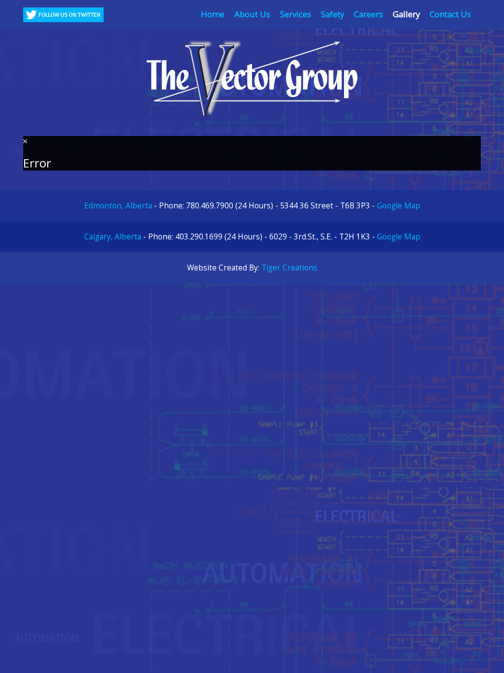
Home (212, 14)
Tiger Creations (289, 268)
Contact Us (450, 14)
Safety (332, 14)
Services (295, 14)
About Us (252, 14)
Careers (368, 14)
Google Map (398, 206)
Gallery (406, 14)
